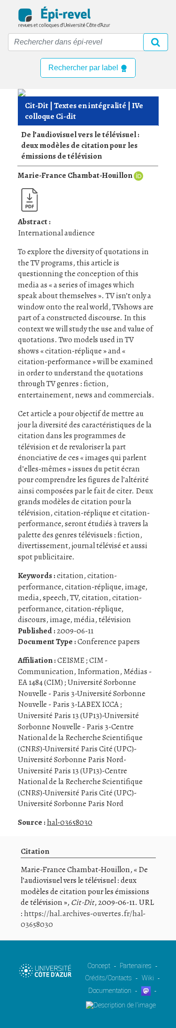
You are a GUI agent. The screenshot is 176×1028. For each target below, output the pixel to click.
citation (70, 575)
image (135, 586)
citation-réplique (93, 586)
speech (54, 597)
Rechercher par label (84, 68)
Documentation (109, 990)
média (84, 619)
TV (74, 597)
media (28, 597)
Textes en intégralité (90, 105)
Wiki (148, 978)
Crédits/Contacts (108, 978)
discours (32, 619)
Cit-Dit (36, 105)
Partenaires (136, 965)
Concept (98, 965)
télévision (115, 619)
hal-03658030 (69, 822)
